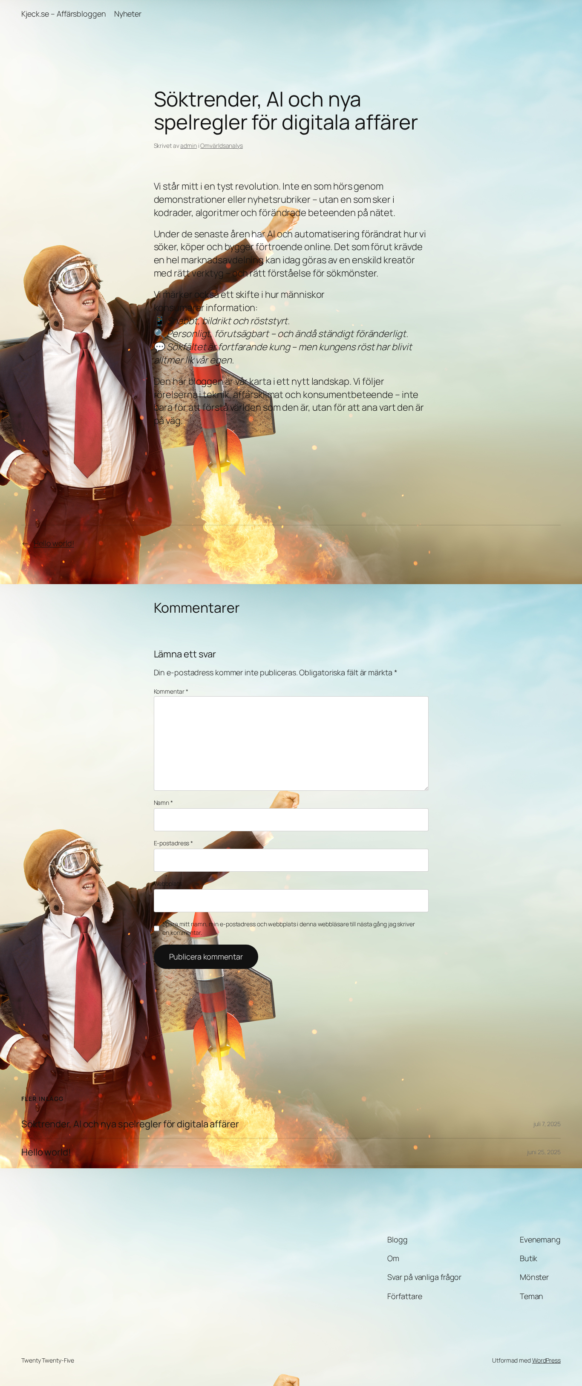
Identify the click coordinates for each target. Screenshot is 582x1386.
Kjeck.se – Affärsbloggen (63, 14)
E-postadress (173, 843)
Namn (163, 802)
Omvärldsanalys (221, 145)
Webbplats (168, 883)
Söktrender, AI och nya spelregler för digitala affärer (130, 1124)
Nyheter (127, 14)
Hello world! (54, 543)
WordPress (546, 1360)
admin (188, 145)
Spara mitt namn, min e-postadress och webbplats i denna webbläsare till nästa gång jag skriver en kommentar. (288, 928)
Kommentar (171, 691)
